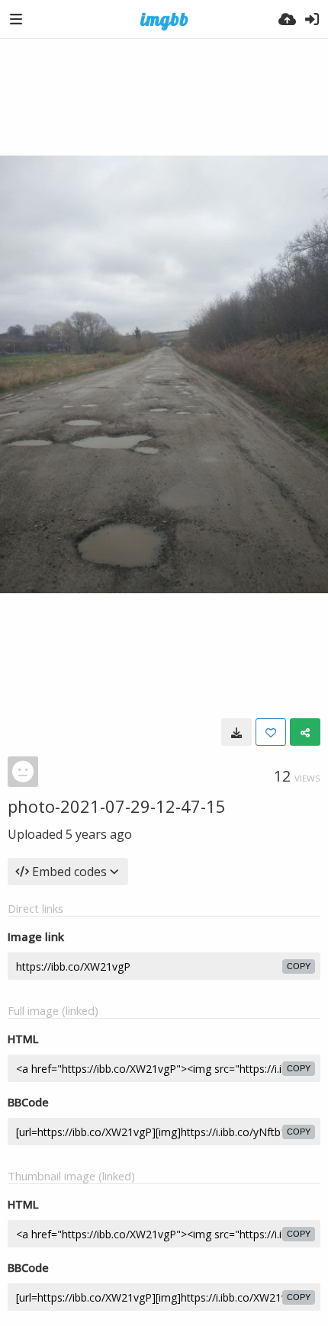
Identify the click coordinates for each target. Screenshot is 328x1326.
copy (298, 966)
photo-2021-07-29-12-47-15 (117, 806)
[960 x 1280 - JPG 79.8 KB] (236, 732)
